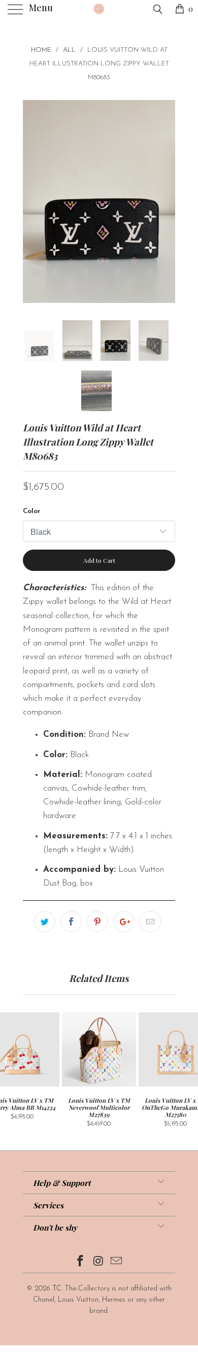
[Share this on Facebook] (71, 921)
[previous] (32, 201)
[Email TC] (116, 1262)
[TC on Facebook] (80, 1262)
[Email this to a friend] (150, 921)
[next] (165, 201)
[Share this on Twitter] (44, 921)
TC (56, 1289)
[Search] (157, 10)
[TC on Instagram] (98, 1262)
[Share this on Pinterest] (97, 921)
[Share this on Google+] (124, 921)
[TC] (99, 10)
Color (32, 511)
